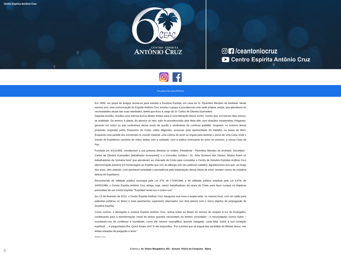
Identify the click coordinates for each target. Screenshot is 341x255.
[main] (170, 91)
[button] (5, 250)
